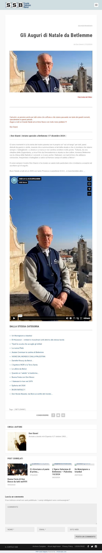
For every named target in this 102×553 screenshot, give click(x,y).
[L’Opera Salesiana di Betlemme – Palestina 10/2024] (62, 464)
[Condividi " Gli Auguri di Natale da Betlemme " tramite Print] (63, 415)
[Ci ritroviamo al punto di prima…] (40, 464)
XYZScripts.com (61, 551)
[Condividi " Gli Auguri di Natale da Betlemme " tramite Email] (58, 415)
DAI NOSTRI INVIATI (85, 26)
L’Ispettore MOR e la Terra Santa (25, 365)
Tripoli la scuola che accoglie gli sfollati (27, 344)
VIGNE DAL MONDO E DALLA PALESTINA (28, 356)
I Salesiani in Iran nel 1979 (22, 381)
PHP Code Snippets (42, 551)
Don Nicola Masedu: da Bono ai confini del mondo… (32, 394)
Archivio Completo (39, 546)
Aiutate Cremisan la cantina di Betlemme (28, 352)
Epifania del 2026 (18, 386)
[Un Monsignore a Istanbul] (85, 464)
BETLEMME (20, 409)
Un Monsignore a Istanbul (22, 336)
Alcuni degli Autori (54, 546)
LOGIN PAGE (80, 546)
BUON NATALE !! (18, 390)
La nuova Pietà (18, 348)
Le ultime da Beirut (19, 369)
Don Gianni (79, 44)
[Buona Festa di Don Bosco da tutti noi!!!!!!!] (17, 469)
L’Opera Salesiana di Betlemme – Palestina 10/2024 (62, 472)
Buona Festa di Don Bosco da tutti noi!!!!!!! (17, 480)
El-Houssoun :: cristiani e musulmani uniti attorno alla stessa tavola (38, 340)
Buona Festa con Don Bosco (23, 377)
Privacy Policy (67, 546)
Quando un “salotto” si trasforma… (25, 373)
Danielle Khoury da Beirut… (22, 361)
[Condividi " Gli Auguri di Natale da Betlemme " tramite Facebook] (53, 415)
